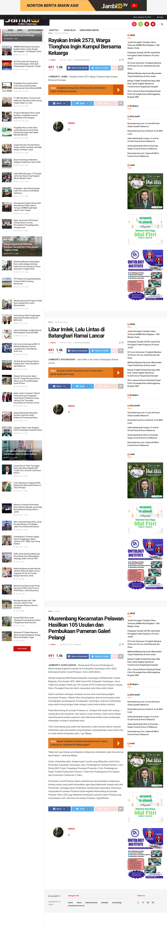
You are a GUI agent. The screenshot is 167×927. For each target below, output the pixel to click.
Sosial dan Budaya (82, 60)
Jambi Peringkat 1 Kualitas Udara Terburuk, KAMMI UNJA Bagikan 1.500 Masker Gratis (143, 45)
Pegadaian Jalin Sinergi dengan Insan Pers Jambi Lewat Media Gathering (27, 190)
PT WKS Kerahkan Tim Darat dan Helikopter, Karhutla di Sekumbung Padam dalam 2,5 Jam (28, 100)
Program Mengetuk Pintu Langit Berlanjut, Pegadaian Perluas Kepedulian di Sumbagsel (27, 115)
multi (132, 165)
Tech (31, 17)
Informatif (135, 116)
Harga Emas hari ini (89, 30)
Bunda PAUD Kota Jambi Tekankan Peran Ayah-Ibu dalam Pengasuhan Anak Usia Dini (27, 620)
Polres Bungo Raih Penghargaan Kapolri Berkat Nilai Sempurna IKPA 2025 (27, 317)
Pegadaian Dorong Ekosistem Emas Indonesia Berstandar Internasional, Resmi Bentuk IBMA (27, 85)
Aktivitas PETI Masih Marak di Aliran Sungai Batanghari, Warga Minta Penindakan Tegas (27, 634)
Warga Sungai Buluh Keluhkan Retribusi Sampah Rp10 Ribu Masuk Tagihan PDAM (21, 247)
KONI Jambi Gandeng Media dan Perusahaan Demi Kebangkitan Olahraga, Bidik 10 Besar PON (27, 556)
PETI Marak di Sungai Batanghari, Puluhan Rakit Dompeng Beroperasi (27, 281)
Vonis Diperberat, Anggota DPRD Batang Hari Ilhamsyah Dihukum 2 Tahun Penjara (27, 485)
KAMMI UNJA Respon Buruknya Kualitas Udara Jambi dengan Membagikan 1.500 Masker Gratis (27, 49)
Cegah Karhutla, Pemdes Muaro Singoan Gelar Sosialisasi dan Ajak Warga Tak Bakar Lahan (28, 147)
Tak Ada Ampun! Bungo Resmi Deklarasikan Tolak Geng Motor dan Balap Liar (26, 363)
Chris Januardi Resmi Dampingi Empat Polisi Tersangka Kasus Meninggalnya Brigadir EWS (143, 94)
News (12, 17)
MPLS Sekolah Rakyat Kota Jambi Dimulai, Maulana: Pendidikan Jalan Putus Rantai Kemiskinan (27, 524)
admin (53, 60)
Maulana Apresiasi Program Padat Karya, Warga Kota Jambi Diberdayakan (28, 303)
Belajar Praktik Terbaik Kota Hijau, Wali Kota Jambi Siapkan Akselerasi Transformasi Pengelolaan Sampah (143, 84)
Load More (22, 649)
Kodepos (134, 106)
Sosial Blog (70, 30)
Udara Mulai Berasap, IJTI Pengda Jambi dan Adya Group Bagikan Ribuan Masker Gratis (27, 176)
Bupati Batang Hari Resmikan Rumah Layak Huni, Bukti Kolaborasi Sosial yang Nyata (26, 415)
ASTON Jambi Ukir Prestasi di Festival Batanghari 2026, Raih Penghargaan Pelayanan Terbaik (27, 63)
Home (6, 17)
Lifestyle (39, 17)
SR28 (132, 35)
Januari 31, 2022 (66, 644)
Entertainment (22, 17)
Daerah (57, 611)
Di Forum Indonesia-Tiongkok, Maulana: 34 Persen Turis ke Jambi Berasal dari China (144, 66)
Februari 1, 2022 (66, 60)
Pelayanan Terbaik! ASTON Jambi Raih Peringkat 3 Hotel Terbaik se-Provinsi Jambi (143, 56)
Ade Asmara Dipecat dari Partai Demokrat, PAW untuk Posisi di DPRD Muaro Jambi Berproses (27, 588)
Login (161, 17)
